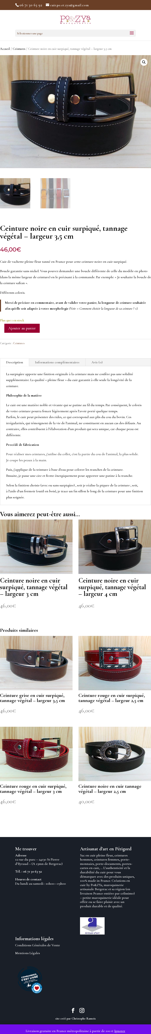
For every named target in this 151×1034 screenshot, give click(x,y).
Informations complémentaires (57, 362)
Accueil (5, 49)
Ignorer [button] (119, 1031)
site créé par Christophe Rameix (75, 1018)
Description (14, 362)
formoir (29, 491)
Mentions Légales (27, 953)
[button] (143, 62)
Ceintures (19, 49)
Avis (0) (97, 362)
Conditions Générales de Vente (37, 945)
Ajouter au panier (22, 328)
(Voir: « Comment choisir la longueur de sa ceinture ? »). (103, 308)
